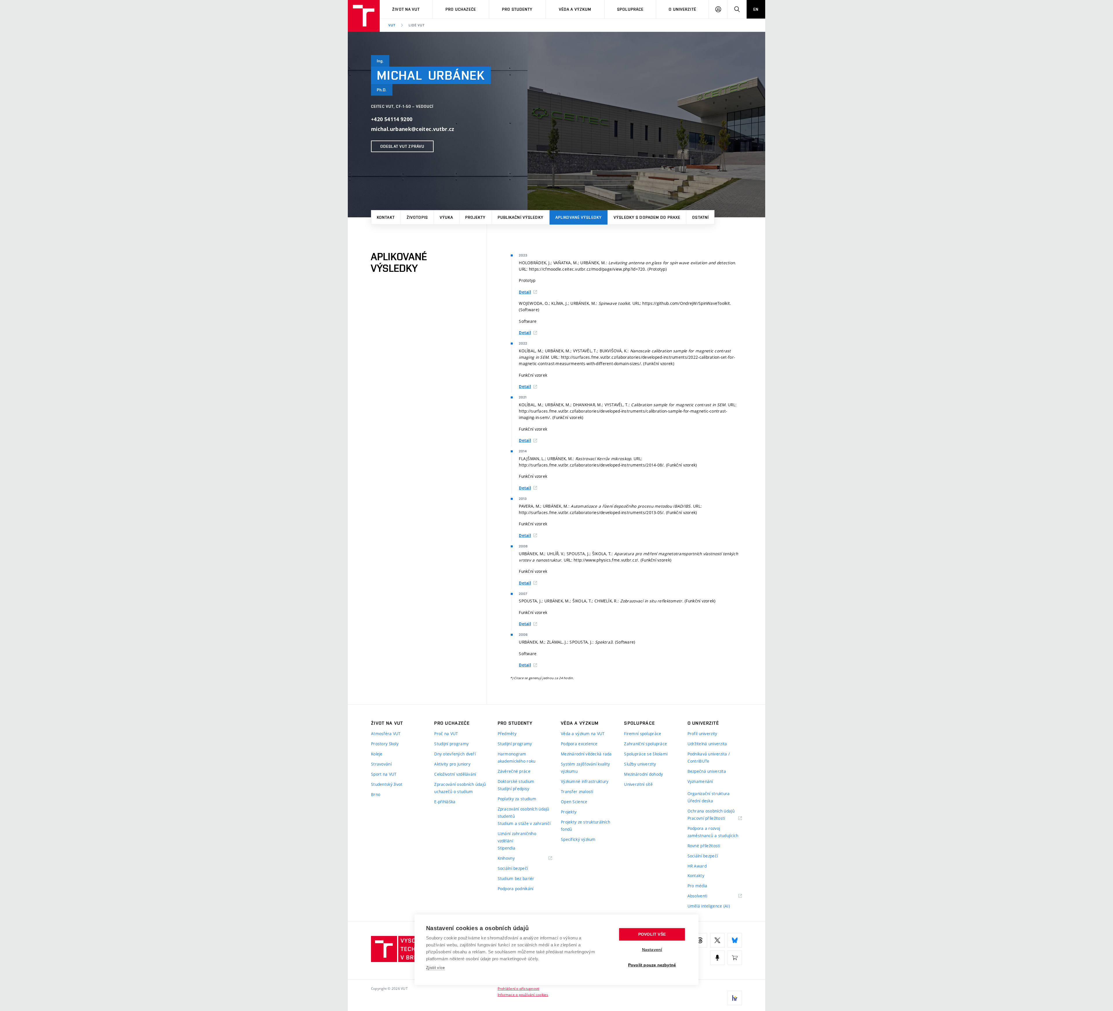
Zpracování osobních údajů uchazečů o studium (460, 788)
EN (756, 9)
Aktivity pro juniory (452, 764)
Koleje (377, 754)
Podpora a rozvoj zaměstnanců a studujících (713, 832)
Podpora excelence (579, 743)
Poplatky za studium (517, 798)
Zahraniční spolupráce (645, 743)
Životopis (417, 217)
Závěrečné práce (514, 771)
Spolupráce (630, 9)
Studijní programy (451, 743)
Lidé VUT (417, 25)
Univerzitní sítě (638, 784)
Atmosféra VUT (386, 733)
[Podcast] (717, 957)
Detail (525, 292)
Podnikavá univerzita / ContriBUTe (709, 757)
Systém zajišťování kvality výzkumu (585, 767)
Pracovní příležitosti (714, 818)
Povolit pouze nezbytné (652, 965)
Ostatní (700, 217)
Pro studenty (517, 9)
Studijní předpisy (514, 788)
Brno (375, 794)
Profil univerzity (702, 733)
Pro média (698, 885)
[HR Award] (735, 998)
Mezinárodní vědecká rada (586, 754)
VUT (391, 25)
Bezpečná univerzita (707, 771)
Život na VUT (406, 9)
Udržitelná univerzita (707, 743)
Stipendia (507, 848)
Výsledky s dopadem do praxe (647, 217)
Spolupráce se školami (646, 754)
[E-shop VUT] (735, 957)
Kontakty (696, 875)
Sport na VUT (384, 774)
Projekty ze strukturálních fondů (585, 825)
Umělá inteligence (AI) (709, 906)
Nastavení (652, 950)
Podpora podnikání (516, 888)
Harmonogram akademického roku (517, 757)
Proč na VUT (446, 733)
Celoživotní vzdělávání (455, 774)
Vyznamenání (700, 781)
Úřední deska (700, 801)
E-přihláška (444, 801)
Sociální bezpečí (513, 868)
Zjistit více (435, 968)
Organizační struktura (709, 793)
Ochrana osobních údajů (711, 811)
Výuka (446, 217)
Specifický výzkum (578, 839)
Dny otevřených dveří (455, 754)
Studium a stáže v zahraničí (524, 823)
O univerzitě (682, 9)
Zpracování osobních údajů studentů (523, 812)
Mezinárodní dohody (643, 774)
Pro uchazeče (460, 9)
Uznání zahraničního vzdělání (517, 837)
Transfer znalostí (577, 791)
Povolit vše (652, 934)
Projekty (475, 217)
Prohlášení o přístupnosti (518, 988)
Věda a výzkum (575, 9)
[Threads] (700, 940)
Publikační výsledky (520, 217)
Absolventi (705, 896)
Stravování (381, 764)
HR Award (697, 866)
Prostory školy (385, 743)
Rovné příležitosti (704, 845)
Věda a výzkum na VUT (583, 733)
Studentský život (386, 784)
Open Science (574, 801)
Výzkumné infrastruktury (584, 781)
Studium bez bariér (516, 878)
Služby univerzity (640, 764)
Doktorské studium (516, 781)
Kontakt (386, 217)
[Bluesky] (735, 940)
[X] (717, 940)
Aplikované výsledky (578, 217)
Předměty (507, 733)
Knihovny (514, 858)
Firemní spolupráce (642, 733)
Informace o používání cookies (523, 994)
